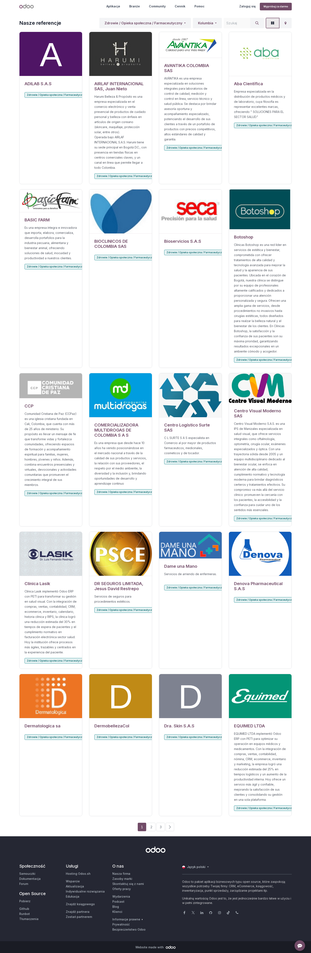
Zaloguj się (247, 6)
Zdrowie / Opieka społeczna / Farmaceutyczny (143, 23)
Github (24, 908)
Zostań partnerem (79, 917)
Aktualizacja (75, 886)
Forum (23, 884)
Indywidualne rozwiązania (85, 891)
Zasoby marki (122, 878)
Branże (134, 6)
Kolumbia (205, 23)
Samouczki (27, 873)
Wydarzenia (121, 896)
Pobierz (24, 901)
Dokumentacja (30, 878)
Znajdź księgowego (80, 904)
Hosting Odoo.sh (78, 873)
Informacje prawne (126, 919)
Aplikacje (113, 6)
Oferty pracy (121, 889)
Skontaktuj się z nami (128, 884)
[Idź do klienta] (50, 54)
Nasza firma (121, 873)
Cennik (180, 6)
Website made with (150, 947)
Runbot (24, 914)
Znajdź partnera (77, 911)
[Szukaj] (257, 23)
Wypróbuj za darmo (275, 6)
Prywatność (121, 924)
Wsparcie (73, 881)
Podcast (118, 901)
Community (157, 6)
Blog (115, 906)
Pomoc (199, 6)
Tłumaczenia (29, 919)
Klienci (117, 911)
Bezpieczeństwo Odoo (129, 929)
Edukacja (72, 896)
